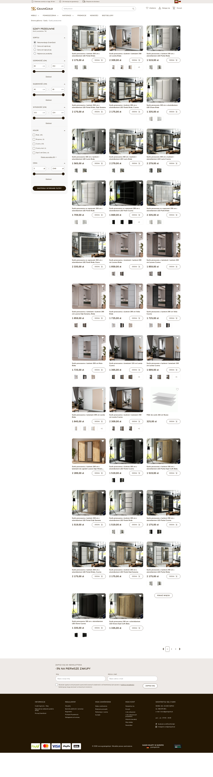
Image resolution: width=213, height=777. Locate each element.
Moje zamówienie (103, 702)
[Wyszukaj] (133, 8)
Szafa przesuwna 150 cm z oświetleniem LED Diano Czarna (87, 622)
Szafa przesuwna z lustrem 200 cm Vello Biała (124, 313)
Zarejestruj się (129, 706)
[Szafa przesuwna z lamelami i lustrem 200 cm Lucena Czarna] (163, 244)
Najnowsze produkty (44, 54)
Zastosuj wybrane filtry (49, 188)
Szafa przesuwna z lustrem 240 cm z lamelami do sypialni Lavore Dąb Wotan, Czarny (87, 468)
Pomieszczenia (49, 16)
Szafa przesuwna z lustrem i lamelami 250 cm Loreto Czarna (125, 416)
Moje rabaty (129, 722)
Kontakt (97, 715)
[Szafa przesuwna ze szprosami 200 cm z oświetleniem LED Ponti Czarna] (126, 193)
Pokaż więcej (163, 595)
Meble (34, 16)
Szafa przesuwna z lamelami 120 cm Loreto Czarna (125, 364)
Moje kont (130, 702)
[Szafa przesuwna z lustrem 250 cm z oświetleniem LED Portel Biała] (89, 38)
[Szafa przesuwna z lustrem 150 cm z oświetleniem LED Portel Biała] (163, 38)
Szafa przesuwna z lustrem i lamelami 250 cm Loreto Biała (125, 55)
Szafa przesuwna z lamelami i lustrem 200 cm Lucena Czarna (163, 261)
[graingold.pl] (42, 8)
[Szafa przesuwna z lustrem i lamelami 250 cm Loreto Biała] (126, 38)
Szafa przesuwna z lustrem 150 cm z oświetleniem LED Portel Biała (160, 55)
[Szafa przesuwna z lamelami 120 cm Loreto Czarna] (126, 348)
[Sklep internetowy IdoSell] (178, 746)
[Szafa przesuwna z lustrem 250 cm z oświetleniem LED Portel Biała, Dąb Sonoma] (89, 89)
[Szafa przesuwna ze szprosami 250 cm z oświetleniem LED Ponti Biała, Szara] (89, 244)
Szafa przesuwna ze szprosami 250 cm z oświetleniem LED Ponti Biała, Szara (87, 261)
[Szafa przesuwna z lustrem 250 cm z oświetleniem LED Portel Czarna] (163, 502)
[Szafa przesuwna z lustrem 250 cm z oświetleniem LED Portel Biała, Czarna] (126, 90)
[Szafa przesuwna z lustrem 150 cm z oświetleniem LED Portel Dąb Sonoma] (89, 502)
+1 (139, 67)
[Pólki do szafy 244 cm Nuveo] (163, 399)
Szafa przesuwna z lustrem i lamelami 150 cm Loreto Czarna (163, 364)
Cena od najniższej (43, 46)
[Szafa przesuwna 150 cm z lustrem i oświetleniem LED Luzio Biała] (89, 141)
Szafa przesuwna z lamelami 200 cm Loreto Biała (88, 416)
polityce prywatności (127, 685)
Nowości (94, 15)
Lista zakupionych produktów (131, 715)
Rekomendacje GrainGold (46, 42)
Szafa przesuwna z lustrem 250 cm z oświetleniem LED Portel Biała (86, 55)
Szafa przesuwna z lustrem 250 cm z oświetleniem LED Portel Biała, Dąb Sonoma (89, 106)
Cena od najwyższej (44, 50)
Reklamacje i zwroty (101, 712)
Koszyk (127, 709)
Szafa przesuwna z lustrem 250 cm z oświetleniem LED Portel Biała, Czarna (124, 106)
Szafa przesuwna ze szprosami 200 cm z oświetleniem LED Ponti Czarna (124, 209)
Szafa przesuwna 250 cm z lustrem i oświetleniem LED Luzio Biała (123, 158)
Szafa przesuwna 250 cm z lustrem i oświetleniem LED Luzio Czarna (160, 158)
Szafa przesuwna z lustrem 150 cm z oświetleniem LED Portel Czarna (123, 468)
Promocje (81, 15)
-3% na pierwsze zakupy (72, 668)
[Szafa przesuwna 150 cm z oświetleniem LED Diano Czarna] (89, 606)
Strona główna (36, 21)
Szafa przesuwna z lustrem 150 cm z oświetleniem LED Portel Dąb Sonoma (86, 519)
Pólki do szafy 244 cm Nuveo (157, 415)
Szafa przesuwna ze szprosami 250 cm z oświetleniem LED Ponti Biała (162, 209)
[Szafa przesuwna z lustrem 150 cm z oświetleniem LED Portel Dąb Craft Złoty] (163, 451)
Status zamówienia (101, 706)
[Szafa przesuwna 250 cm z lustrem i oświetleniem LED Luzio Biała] (126, 141)
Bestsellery (107, 15)
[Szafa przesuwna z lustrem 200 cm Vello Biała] (126, 296)
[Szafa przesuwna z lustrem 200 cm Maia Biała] (89, 347)
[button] (49, 61)
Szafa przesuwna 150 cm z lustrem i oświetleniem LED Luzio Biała (85, 158)
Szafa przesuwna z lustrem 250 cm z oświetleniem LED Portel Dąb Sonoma (123, 571)
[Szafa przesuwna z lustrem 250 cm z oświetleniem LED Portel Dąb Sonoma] (126, 554)
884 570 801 (162, 709)
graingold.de (154, 747)
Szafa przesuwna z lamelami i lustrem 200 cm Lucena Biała (125, 261)
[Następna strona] (180, 649)
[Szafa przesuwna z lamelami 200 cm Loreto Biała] (89, 399)
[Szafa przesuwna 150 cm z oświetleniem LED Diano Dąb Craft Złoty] (126, 606)
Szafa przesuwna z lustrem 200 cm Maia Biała (87, 364)
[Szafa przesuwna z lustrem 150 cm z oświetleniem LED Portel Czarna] (126, 451)
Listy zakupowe (130, 712)
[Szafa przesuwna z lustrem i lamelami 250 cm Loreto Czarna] (126, 399)
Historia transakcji (131, 719)
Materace (66, 16)
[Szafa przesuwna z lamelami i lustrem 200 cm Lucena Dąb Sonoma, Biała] (89, 296)
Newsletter (128, 725)
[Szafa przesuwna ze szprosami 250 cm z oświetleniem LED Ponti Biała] (163, 193)
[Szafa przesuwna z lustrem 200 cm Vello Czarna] (163, 296)
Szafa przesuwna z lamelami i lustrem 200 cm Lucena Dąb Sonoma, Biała (88, 313)
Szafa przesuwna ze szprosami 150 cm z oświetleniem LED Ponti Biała (87, 209)
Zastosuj (49, 76)
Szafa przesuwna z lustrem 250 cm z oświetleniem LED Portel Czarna (160, 519)
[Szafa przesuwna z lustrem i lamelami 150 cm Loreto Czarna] (163, 347)
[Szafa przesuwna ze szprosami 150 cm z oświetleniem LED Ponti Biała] (89, 193)
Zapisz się (150, 686)
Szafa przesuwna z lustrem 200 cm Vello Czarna (162, 313)
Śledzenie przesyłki (101, 709)
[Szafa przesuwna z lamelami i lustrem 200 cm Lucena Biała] (126, 244)
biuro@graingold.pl (167, 711)
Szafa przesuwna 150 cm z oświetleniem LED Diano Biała (162, 106)
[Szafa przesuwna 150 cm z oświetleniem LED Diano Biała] (163, 89)
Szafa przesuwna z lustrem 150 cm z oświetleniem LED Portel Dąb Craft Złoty (162, 468)
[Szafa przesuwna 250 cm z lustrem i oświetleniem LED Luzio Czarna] (163, 141)
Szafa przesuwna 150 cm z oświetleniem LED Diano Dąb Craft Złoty (124, 622)
